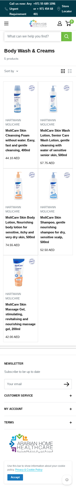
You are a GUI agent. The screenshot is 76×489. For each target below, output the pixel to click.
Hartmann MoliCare (13, 122)
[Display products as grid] (63, 71)
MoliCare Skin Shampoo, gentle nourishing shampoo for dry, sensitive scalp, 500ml (52, 230)
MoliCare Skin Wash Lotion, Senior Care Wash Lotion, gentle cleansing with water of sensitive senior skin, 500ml (55, 143)
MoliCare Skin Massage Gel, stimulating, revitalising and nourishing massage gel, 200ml (20, 317)
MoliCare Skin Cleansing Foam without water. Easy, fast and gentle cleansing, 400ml (20, 140)
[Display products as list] (70, 71)
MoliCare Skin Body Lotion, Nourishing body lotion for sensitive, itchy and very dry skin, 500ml (20, 227)
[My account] (60, 23)
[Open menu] (6, 23)
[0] (68, 23)
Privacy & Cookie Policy (28, 469)
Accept (15, 477)
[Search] (66, 36)
